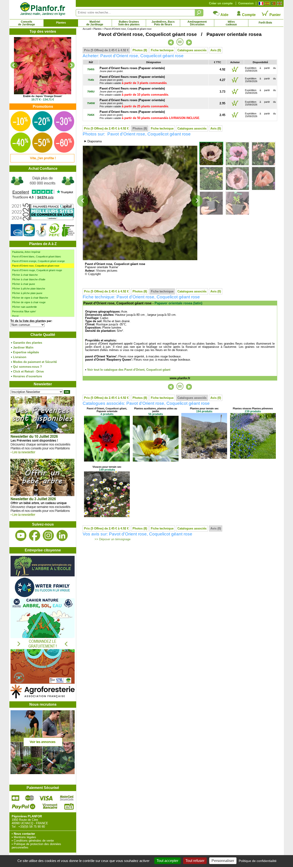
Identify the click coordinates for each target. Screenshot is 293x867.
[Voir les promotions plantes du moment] (42, 161)
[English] (279, 3)
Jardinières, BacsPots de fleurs (163, 23)
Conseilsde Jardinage (26, 23)
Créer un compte (221, 3)
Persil (15, 316)
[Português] (273, 3)
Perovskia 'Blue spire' (24, 311)
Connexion (246, 3)
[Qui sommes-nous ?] (42, 206)
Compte (248, 15)
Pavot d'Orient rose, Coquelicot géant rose (35, 265)
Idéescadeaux (231, 23)
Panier (275, 15)
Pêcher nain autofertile (24, 306)
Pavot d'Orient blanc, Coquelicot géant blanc (36, 256)
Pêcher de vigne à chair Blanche (30, 297)
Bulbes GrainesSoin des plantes (129, 23)
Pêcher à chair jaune (23, 284)
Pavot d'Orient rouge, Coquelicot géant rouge (37, 270)
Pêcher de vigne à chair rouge (29, 302)
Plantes (61, 22)
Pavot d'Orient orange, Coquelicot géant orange (38, 261)
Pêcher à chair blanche (25, 274)
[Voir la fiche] (43, 65)
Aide (224, 15)
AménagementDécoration (197, 23)
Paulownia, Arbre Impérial (26, 252)
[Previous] (14, 65)
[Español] (266, 3)
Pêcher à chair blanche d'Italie (28, 279)
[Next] (71, 65)
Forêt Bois (265, 22)
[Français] (260, 3)
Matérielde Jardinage (94, 23)
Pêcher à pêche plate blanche (28, 288)
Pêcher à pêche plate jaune (27, 293)
